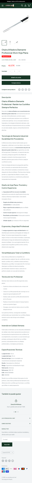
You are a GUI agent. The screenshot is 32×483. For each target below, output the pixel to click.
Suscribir (7, 444)
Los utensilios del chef (9, 60)
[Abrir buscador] (22, 5)
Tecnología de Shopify (7, 479)
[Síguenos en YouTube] (12, 461)
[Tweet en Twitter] (26, 89)
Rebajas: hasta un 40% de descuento (16, 1)
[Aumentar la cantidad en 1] (19, 71)
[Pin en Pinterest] (22, 89)
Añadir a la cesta (16, 77)
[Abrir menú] (2, 5)
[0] (29, 5)
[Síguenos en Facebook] (3, 461)
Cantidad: (4, 71)
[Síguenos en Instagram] (6, 461)
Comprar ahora (16, 83)
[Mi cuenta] (25, 5)
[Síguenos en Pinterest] (9, 461)
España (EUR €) (6, 452)
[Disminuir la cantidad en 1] (10, 71)
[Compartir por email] (29, 89)
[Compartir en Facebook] (19, 89)
